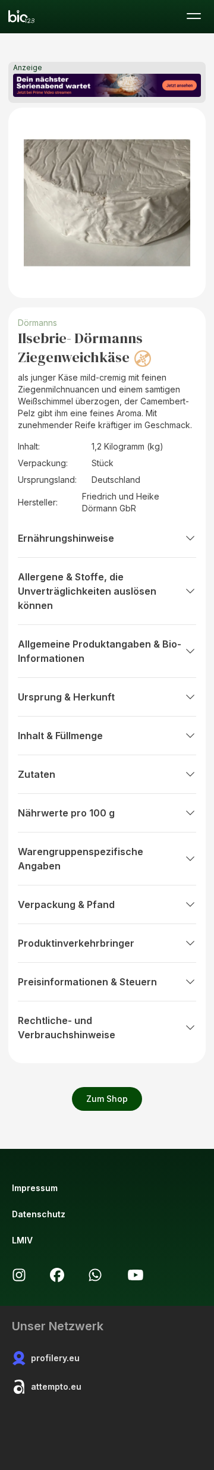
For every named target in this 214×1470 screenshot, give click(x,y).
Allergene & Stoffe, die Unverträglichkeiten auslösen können (87, 591)
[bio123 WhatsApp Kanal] (95, 1275)
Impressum (35, 1188)
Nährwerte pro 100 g (66, 813)
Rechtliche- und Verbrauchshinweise (66, 1027)
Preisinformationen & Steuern (87, 982)
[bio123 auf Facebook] (57, 1275)
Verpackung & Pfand (66, 904)
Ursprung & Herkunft (66, 697)
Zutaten (36, 774)
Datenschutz (38, 1214)
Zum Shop (107, 1099)
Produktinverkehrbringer (76, 943)
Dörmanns (37, 323)
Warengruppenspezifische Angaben (80, 859)
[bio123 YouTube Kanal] (135, 1275)
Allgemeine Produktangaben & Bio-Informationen (99, 651)
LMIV (22, 1240)
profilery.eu (55, 1358)
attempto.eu (56, 1386)
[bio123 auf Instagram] (19, 1275)
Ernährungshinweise (66, 538)
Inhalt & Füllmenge (60, 736)
